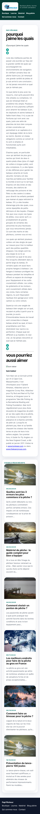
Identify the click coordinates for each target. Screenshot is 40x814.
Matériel (21, 13)
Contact (21, 17)
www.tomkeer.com (15, 446)
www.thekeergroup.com (16, 449)
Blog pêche (30, 13)
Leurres (14, 13)
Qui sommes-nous (9, 17)
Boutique (5, 13)
